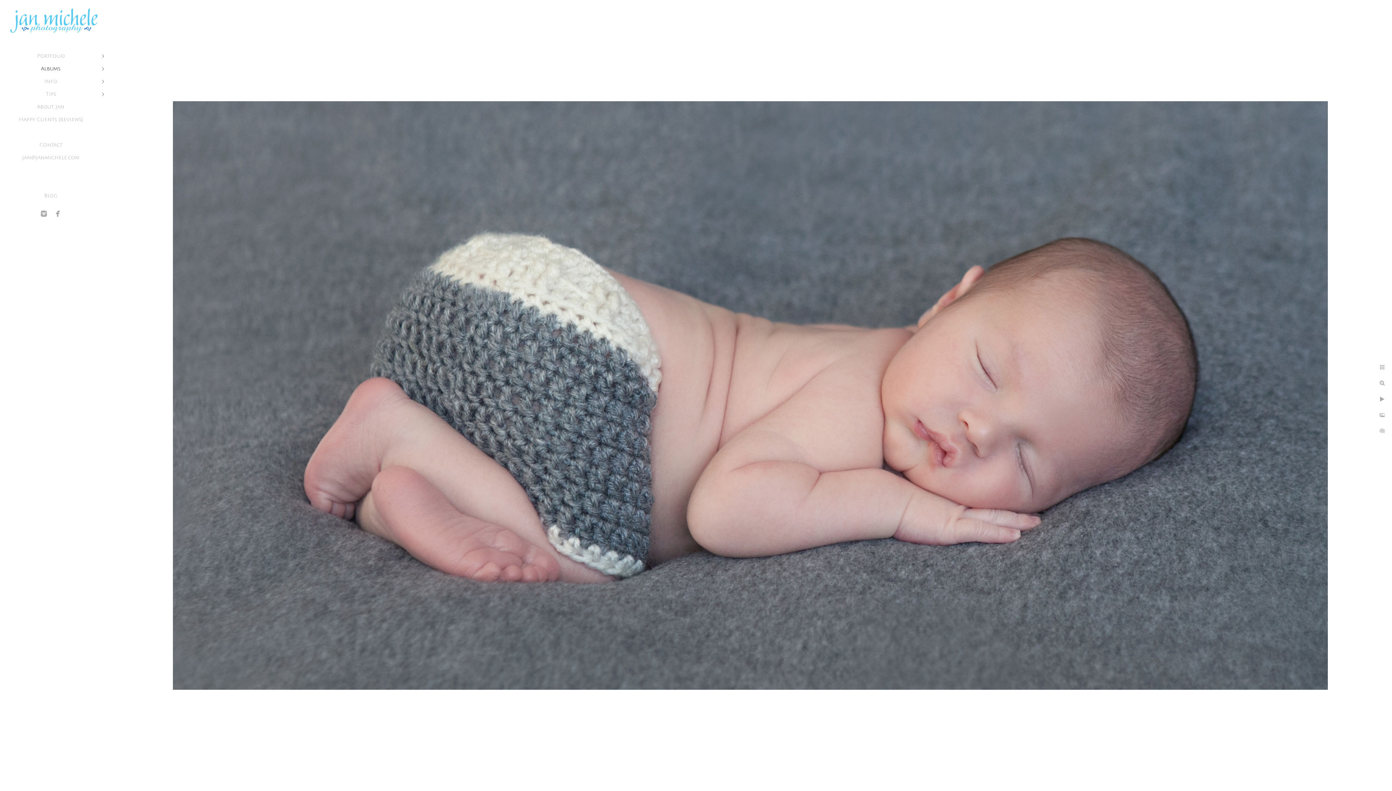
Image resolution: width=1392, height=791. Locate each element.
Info (50, 81)
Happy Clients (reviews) (51, 119)
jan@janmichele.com (50, 157)
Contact (51, 145)
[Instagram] (44, 214)
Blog (50, 195)
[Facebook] (58, 214)
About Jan (51, 107)
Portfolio (51, 56)
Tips (51, 94)
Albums (51, 68)
